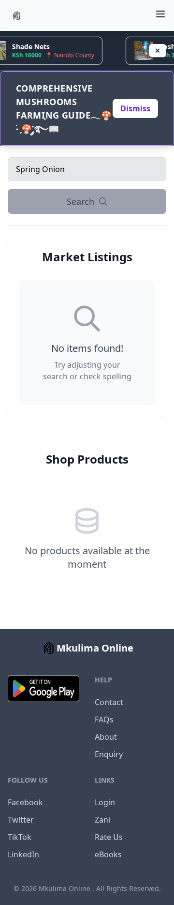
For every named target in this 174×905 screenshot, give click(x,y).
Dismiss (135, 108)
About (106, 737)
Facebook (25, 802)
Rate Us (109, 837)
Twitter (21, 819)
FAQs (104, 719)
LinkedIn (23, 854)
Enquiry (109, 754)
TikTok (19, 837)
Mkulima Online (65, 888)
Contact (109, 702)
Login (105, 802)
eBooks (108, 854)
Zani (102, 819)
